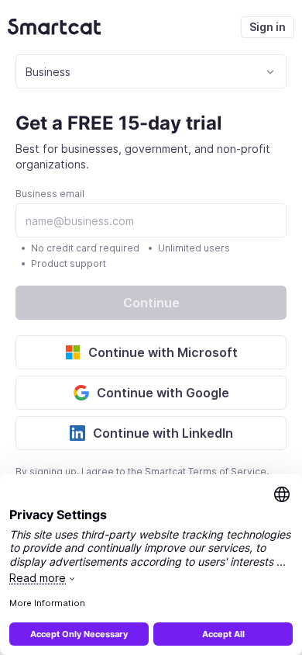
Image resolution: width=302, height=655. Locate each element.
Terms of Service (227, 471)
